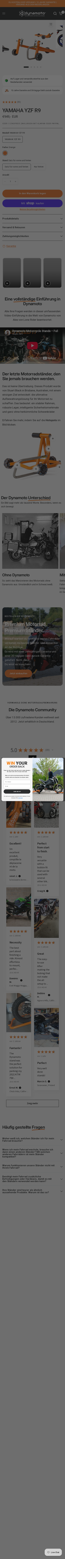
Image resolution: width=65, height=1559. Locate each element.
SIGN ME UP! (17, 791)
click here (20, 797)
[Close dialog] (61, 760)
